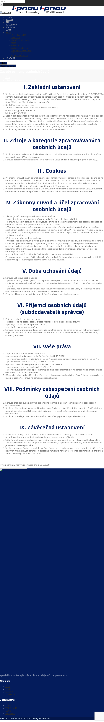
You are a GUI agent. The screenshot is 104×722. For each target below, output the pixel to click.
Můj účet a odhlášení (20, 40)
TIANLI (9, 22)
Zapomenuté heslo (19, 56)
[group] (52, 112)
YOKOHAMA (11, 25)
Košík (13, 43)
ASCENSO (10, 27)
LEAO (8, 30)
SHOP (8, 33)
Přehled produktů (18, 35)
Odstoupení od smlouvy (21, 51)
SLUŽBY (9, 20)
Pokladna (15, 45)
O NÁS (9, 17)
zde (90, 191)
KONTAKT (10, 58)
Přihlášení (15, 38)
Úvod (7, 78)
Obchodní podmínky (19, 48)
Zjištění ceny (16, 53)
